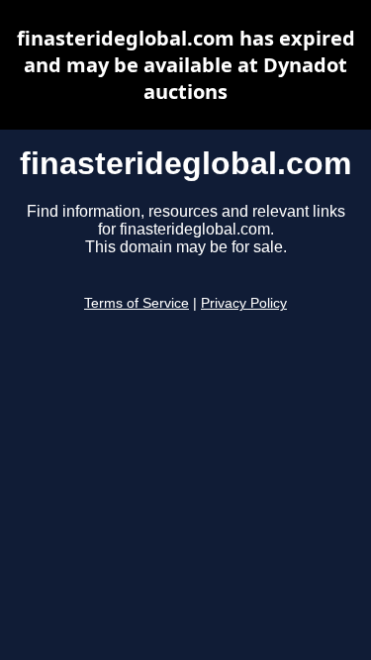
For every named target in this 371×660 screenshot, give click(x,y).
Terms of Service (136, 303)
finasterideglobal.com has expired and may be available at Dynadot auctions (186, 65)
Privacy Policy (244, 303)
